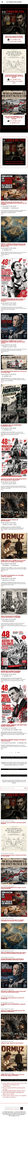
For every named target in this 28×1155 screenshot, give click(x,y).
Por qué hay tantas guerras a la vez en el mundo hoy (14, 371)
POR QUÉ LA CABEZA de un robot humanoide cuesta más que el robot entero (13, 342)
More (2, 214)
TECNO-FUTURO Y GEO (9, 347)
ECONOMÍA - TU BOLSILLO (10, 208)
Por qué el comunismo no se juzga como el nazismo (12, 575)
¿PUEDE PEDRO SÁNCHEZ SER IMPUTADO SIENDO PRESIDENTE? (14, 725)
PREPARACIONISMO (8, 621)
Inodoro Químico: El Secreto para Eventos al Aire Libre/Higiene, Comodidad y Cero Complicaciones (15, 1084)
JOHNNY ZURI (16, 39)
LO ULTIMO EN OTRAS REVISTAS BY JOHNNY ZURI (14, 1080)
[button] (25, 788)
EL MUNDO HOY (14, 123)
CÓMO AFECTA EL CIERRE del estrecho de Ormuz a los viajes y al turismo (13, 561)
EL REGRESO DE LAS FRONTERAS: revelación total (11, 425)
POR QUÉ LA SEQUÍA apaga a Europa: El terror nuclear (13, 740)
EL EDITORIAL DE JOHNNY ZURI (15, 82)
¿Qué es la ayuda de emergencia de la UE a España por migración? (13, 479)
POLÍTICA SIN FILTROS (15, 41)
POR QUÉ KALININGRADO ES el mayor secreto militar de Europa (14, 117)
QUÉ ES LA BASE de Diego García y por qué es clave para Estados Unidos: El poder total (13, 245)
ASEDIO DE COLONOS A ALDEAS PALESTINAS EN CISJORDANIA (11, 671)
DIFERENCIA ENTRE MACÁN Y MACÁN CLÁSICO (14, 1091)
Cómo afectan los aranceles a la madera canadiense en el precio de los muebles (14, 203)
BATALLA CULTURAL (8, 580)
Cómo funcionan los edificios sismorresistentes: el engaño (10, 616)
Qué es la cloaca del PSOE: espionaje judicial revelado (14, 36)
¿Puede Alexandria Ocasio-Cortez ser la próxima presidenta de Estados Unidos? (13, 300)
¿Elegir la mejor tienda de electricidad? (9, 520)
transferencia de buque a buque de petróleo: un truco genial (14, 76)
